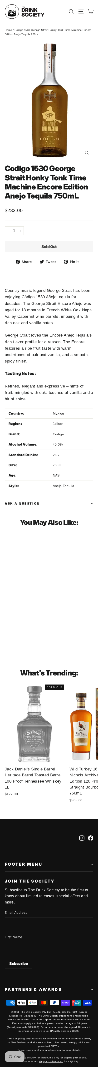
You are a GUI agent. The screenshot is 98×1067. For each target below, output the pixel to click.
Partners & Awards (33, 989)
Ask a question (22, 503)
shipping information (49, 1050)
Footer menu (23, 864)
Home (8, 30)
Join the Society (30, 881)
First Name (13, 937)
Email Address (16, 912)
